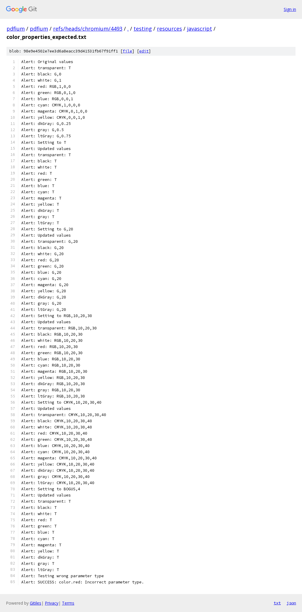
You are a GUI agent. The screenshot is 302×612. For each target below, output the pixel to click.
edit (144, 51)
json (291, 603)
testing (143, 28)
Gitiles (35, 603)
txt (277, 603)
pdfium (15, 28)
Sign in (290, 9)
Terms (68, 603)
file (127, 51)
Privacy (51, 603)
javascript (199, 28)
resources (169, 28)
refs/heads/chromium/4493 (87, 28)
